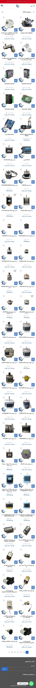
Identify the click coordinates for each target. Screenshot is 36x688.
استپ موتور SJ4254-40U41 (27, 210)
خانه (33, 12)
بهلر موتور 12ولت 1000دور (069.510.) (9, 566)
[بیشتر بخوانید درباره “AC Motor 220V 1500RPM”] (33, 30)
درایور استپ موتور (26, 87)
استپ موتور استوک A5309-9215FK (26, 362)
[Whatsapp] (31, 683)
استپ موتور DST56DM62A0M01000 (9, 185)
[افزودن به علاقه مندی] (20, 17)
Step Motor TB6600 (9, 109)
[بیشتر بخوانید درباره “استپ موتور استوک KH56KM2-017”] (16, 384)
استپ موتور (9, 163)
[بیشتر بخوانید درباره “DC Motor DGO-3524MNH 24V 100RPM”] (16, 55)
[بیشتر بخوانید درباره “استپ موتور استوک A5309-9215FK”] (16, 359)
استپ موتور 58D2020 (26, 185)
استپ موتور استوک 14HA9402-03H (9, 261)
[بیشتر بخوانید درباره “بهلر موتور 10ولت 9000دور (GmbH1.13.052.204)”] (16, 537)
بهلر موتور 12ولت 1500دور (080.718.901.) (9, 616)
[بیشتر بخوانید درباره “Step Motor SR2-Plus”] (33, 80)
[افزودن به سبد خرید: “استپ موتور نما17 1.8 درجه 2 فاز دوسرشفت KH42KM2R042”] (33, 486)
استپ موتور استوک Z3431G (27, 464)
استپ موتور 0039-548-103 (9, 160)
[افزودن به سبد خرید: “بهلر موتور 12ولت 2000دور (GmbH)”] (16, 638)
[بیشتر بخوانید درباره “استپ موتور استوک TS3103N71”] (16, 435)
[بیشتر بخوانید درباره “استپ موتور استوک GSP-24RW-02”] (33, 384)
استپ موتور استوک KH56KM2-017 (9, 388)
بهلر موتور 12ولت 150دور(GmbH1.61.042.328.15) (26, 642)
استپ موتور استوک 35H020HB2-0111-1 (27, 312)
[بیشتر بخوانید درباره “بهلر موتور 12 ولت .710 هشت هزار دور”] (33, 562)
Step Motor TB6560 (26, 109)
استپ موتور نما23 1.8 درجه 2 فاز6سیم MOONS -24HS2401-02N (27, 515)
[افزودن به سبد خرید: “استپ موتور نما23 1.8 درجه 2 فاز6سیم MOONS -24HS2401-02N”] (33, 511)
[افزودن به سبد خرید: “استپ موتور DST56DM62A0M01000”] (16, 182)
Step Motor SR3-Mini (9, 84)
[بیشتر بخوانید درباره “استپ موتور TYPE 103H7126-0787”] (16, 207)
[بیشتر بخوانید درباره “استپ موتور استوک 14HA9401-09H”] (33, 258)
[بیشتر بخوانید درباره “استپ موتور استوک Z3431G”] (33, 461)
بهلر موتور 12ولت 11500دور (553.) (26, 591)
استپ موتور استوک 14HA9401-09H (26, 261)
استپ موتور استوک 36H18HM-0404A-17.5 (9, 312)
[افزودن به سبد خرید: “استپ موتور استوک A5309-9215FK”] (33, 359)
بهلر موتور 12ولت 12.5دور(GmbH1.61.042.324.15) (9, 591)
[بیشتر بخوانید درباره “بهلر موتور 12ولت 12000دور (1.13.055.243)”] (33, 613)
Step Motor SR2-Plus (27, 84)
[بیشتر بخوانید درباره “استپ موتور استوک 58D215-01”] (16, 334)
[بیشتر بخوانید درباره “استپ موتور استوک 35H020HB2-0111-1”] (33, 308)
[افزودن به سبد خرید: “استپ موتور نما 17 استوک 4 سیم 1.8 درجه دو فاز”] (16, 461)
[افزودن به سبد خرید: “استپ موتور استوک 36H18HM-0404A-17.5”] (16, 308)
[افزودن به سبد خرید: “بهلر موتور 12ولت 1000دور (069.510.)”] (16, 562)
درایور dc (9, 138)
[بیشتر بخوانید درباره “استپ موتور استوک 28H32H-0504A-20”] (16, 283)
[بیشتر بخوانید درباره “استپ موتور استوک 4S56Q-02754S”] (33, 334)
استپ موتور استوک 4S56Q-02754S (26, 337)
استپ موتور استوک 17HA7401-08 (26, 286)
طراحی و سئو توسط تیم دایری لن (18, 686)
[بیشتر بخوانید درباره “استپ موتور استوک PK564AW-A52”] (33, 410)
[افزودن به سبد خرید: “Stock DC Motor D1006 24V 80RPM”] (33, 131)
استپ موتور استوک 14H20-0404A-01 (27, 236)
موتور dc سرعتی (26, 544)
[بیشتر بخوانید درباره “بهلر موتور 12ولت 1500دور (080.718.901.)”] (16, 613)
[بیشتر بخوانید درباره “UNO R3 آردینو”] (33, 156)
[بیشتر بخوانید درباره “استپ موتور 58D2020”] (33, 182)
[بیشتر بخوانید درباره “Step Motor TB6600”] (16, 106)
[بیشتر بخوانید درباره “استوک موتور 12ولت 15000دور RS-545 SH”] (33, 537)
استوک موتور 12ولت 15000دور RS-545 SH (26, 540)
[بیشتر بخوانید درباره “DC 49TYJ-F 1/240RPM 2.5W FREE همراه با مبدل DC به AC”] (33, 55)
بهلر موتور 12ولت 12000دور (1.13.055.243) (27, 616)
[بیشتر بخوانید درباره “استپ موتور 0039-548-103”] (16, 156)
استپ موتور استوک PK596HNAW (9, 413)
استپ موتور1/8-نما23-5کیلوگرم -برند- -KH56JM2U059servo (9, 515)
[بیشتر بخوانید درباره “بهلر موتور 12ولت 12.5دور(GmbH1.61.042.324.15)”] (16, 587)
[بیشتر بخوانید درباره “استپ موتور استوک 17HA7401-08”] (33, 283)
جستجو (33, 666)
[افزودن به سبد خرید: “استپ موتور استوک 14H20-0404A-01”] (33, 232)
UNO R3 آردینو (27, 160)
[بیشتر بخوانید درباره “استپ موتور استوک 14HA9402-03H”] (16, 258)
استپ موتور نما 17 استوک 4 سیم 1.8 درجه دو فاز (9, 464)
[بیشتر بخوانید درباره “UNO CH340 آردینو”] (16, 131)
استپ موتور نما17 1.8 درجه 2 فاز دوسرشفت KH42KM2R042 (26, 490)
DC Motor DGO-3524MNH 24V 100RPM (9, 59)
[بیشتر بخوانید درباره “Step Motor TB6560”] (33, 106)
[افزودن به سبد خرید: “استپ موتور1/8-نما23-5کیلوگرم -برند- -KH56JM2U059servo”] (16, 511)
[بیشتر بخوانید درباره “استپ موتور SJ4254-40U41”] (33, 207)
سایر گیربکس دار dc (9, 62)
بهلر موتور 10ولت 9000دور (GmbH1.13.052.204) (9, 540)
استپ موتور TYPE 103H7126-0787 (9, 210)
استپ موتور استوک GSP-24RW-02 (26, 388)
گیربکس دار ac (9, 37)
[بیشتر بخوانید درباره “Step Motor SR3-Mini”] (16, 80)
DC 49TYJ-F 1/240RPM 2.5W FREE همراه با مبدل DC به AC (26, 59)
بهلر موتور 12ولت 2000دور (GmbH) (9, 641)
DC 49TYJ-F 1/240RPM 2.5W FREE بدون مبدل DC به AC (9, 33)
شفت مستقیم (9, 594)
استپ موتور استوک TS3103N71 (9, 438)
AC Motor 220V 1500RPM (27, 33)
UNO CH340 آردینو (9, 134)
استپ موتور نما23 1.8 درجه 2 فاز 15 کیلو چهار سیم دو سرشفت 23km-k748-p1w (9, 491)
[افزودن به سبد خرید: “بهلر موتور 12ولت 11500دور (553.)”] (33, 587)
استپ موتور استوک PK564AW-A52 (26, 413)
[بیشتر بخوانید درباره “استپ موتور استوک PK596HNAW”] (16, 410)
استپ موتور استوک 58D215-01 (9, 337)
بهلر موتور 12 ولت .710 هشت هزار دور (26, 566)
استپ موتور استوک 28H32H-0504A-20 (9, 287)
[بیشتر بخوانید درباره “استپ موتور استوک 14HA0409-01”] (16, 232)
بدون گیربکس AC (27, 37)
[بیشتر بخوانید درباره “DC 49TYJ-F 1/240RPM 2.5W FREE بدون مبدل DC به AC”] (16, 30)
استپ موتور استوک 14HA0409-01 (9, 236)
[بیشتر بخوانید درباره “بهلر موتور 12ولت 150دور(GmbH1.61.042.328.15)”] (33, 638)
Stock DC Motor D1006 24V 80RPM (26, 135)
